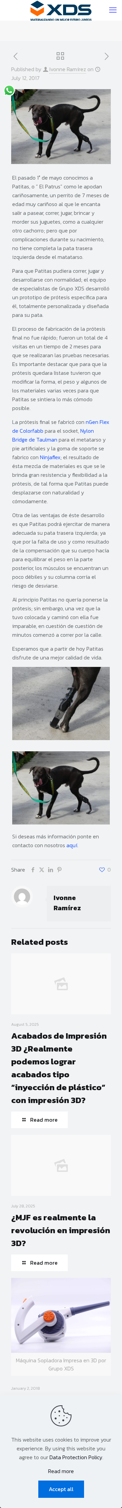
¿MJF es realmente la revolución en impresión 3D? (60, 1230)
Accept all (61, 1489)
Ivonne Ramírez (67, 69)
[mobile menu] (113, 10)
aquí (71, 845)
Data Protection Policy (75, 1457)
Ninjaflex (50, 457)
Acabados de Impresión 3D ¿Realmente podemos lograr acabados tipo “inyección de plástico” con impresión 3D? (59, 1067)
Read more (61, 1471)
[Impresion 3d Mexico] (61, 10)
